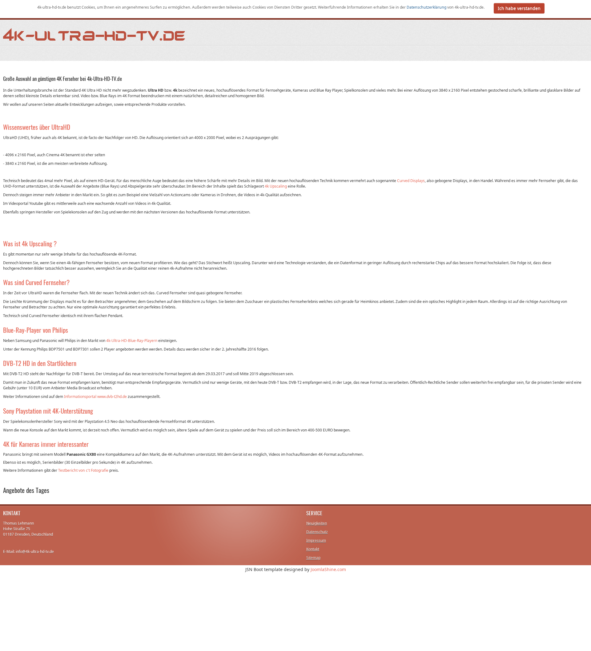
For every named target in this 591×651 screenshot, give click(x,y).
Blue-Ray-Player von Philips (35, 330)
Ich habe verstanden (519, 8)
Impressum (316, 540)
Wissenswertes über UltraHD (36, 127)
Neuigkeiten (316, 523)
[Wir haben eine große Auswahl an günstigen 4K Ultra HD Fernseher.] (94, 34)
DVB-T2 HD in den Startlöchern (39, 363)
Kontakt (312, 549)
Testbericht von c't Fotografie (83, 470)
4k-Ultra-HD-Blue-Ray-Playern (131, 340)
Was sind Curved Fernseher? (36, 282)
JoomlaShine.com (328, 569)
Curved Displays (411, 180)
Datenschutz (317, 531)
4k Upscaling (276, 186)
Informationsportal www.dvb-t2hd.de (95, 396)
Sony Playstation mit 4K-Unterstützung (48, 410)
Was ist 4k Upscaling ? (30, 243)
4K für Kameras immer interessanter (46, 444)
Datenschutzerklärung (427, 7)
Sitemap (313, 557)
